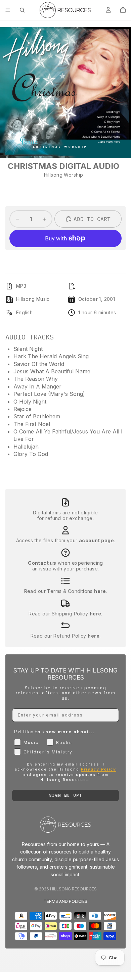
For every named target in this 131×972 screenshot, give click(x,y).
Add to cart (92, 219)
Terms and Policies (65, 901)
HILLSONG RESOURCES (73, 888)
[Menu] (7, 10)
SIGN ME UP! (65, 795)
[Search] (22, 10)
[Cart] (123, 10)
